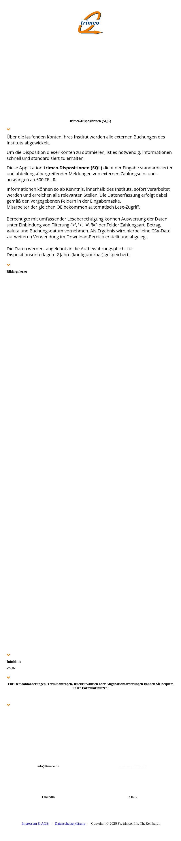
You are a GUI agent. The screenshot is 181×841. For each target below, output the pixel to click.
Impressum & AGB (35, 823)
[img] (90, 22)
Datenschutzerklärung (70, 823)
